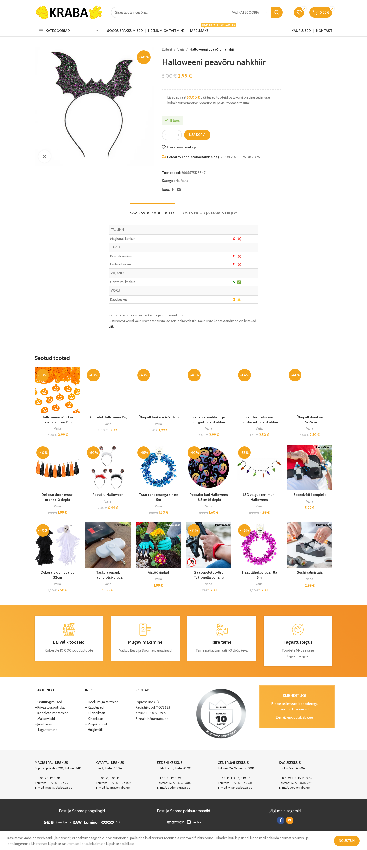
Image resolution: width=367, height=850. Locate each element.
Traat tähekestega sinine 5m (158, 497)
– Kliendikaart (95, 713)
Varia (180, 49)
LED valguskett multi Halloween (259, 497)
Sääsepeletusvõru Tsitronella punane (209, 575)
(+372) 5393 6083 (180, 783)
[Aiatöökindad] (158, 545)
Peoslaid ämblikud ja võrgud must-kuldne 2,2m (208, 422)
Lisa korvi (197, 135)
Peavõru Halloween (108, 494)
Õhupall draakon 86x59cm (309, 419)
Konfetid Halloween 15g (108, 417)
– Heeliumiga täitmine (102, 702)
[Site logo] (69, 12)
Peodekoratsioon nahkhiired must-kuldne (259, 419)
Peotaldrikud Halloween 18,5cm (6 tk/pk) (209, 497)
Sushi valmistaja (310, 572)
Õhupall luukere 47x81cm (158, 417)
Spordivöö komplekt (309, 494)
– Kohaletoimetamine (52, 713)
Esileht (167, 49)
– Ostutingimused (48, 702)
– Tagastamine (46, 729)
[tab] (152, 210)
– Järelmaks (43, 724)
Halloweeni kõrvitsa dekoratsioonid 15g (57, 419)
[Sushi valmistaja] (309, 545)
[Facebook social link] (173, 189)
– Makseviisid (45, 718)
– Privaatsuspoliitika (50, 707)
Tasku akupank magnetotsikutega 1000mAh (108, 577)
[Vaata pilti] (44, 156)
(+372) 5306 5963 (58, 783)
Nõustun (347, 841)
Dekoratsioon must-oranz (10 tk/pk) (57, 497)
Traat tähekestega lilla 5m (259, 575)
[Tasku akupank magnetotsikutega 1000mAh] (108, 545)
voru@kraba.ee (300, 787)
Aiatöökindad (158, 572)
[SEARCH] (277, 12)
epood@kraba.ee (300, 717)
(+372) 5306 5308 (119, 783)
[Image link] (221, 713)
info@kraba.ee (157, 718)
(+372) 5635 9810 (302, 783)
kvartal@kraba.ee (118, 787)
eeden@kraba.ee (179, 787)
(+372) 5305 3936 (241, 783)
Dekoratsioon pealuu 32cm (57, 575)
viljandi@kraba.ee (240, 787)
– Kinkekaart (94, 718)
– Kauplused (94, 707)
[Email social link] (179, 189)
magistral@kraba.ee (58, 787)
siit (111, 326)
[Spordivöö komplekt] (309, 467)
